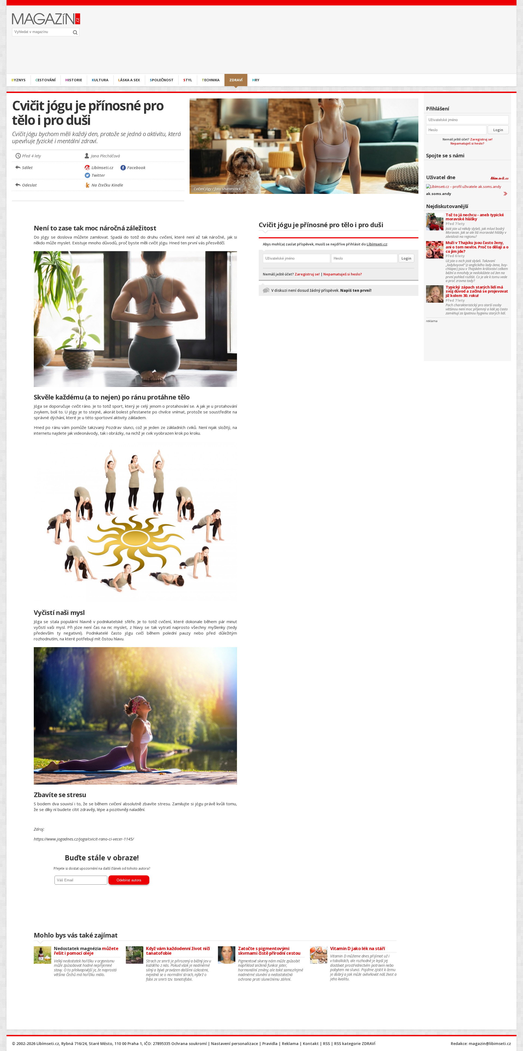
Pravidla (270, 1043)
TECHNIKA (211, 79)
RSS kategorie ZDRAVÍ (354, 1043)
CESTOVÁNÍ (45, 79)
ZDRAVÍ (235, 79)
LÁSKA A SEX (129, 79)
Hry (255, 79)
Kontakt (311, 1043)
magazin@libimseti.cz (490, 1043)
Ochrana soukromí (189, 1043)
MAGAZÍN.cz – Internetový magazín (46, 19)
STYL (187, 79)
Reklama (290, 1043)
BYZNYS (18, 79)
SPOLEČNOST (162, 79)
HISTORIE (73, 79)
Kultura (100, 79)
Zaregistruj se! (481, 139)
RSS (326, 1043)
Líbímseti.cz (377, 244)
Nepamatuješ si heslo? (467, 143)
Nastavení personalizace (234, 1043)
